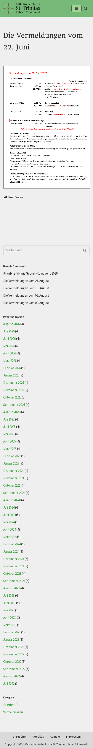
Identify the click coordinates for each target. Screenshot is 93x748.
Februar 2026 (12, 368)
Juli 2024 (8, 508)
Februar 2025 (12, 456)
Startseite (19, 737)
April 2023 (9, 618)
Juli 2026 (8, 331)
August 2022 (11, 676)
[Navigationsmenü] (76, 8)
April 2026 (9, 353)
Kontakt (55, 737)
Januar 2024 (11, 552)
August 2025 (11, 412)
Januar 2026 (11, 375)
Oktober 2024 (12, 486)
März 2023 (9, 625)
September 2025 (14, 405)
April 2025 (9, 442)
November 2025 (13, 390)
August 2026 (11, 324)
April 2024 (9, 530)
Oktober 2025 (12, 397)
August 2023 (11, 588)
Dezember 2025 (13, 383)
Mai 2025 (8, 434)
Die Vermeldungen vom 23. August (26, 281)
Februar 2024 (12, 544)
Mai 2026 (8, 346)
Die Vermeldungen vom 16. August (26, 288)
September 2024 (14, 493)
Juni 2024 (9, 515)
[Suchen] (86, 8)
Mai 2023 (8, 610)
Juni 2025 (9, 427)
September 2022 (14, 669)
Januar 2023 (11, 640)
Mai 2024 (8, 522)
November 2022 (13, 654)
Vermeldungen (13, 712)
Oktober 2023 (12, 574)
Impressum (73, 737)
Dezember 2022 (13, 647)
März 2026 (9, 361)
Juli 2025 (8, 419)
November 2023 (13, 566)
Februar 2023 (12, 632)
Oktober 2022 (12, 662)
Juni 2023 (9, 603)
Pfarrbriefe (10, 705)
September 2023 (14, 581)
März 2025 (9, 449)
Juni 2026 (9, 339)
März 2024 (9, 537)
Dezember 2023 (13, 559)
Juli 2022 (8, 684)
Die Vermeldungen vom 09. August (26, 296)
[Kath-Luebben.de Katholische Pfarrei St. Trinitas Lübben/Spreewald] (21, 8)
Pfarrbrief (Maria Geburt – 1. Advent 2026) (31, 274)
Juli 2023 (8, 596)
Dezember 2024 (13, 471)
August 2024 (11, 500)
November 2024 (13, 478)
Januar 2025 (11, 464)
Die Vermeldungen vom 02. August (26, 303)
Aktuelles (38, 737)
